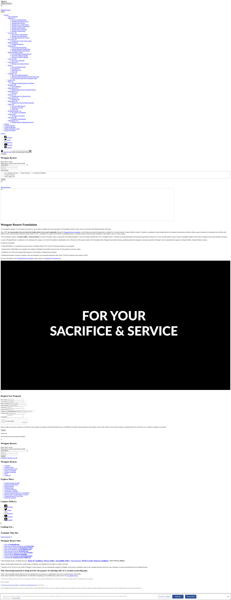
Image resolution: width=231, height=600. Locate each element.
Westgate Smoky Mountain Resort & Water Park (25, 77)
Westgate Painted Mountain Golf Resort (23, 83)
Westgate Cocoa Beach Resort (20, 64)
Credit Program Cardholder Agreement (29, 585)
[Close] (228, 597)
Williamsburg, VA (13, 120)
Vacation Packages (9, 125)
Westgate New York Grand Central (21, 41)
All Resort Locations (10, 497)
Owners (3, 133)
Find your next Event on (16, 551)
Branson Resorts (9, 486)
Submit (3, 430)
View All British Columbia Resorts (21, 54)
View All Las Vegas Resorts (20, 34)
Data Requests (76, 561)
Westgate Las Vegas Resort (19, 36)
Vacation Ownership (10, 472)
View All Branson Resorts (19, 47)
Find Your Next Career (10, 469)
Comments (4, 417)
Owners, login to (18, 556)
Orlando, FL (11, 18)
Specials (6, 124)
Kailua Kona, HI (16, 70)
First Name (4, 400)
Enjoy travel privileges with (17, 549)
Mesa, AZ (11, 81)
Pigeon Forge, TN (13, 98)
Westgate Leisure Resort (18, 31)
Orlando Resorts (9, 488)
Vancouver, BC (12, 117)
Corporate (7, 465)
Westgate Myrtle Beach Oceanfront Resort (24, 90)
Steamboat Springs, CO (14, 111)
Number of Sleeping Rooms (9, 411)
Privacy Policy (49, 561)
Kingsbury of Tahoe (17, 107)
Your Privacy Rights (117, 561)
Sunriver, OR (12, 114)
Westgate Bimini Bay (18, 44)
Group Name (4, 413)
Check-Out (4, 409)
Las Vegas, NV (12, 33)
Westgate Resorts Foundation (72, 232)
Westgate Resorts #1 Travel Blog (13, 496)
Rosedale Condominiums (19, 119)
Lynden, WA (11, 80)
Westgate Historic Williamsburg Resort (23, 122)
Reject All (177, 596)
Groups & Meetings (10, 127)
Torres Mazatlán (16, 86)
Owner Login (7, 152)
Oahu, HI (14, 72)
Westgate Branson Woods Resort (21, 49)
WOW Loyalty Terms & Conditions (95, 561)
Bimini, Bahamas (13, 42)
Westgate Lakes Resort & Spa (20, 21)
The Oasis (14, 93)
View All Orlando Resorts (19, 20)
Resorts (6, 15)
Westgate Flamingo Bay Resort (20, 37)
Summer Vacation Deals (11, 484)
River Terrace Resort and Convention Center (24, 78)
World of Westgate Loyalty (12, 129)
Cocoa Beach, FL (13, 62)
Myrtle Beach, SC (13, 88)
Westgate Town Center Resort (20, 24)
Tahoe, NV (11, 104)
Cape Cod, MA (12, 59)
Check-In (3, 407)
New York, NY (12, 39)
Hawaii (10, 65)
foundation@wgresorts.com (53, 258)
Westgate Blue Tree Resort (19, 29)
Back (2, 11)
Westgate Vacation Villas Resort (21, 26)
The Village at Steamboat (19, 112)
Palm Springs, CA (13, 91)
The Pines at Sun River (18, 116)
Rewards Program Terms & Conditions (10, 585)
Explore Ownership (10, 130)
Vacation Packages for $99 (11, 483)
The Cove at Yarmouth (18, 60)
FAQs (6, 474)
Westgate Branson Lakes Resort (21, 50)
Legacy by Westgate (10, 470)
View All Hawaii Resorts (19, 67)
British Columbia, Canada (15, 52)
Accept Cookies (191, 596)
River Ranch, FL (13, 101)
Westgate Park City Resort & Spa (21, 96)
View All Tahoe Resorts (18, 106)
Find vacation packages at (18, 548)
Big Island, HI (16, 68)
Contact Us (7, 475)
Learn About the (15, 554)
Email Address (5, 405)
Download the (17, 557)
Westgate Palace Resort (18, 23)
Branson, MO (12, 46)
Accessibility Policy (63, 561)
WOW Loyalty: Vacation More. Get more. (16, 494)
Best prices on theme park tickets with (19, 546)
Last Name (4, 401)
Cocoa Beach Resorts (10, 489)
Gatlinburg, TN (12, 73)
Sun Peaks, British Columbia (20, 55)
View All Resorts (13, 16)
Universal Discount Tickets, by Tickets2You (16, 493)
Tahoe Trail (15, 109)
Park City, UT (12, 94)
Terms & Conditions (35, 561)
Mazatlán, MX (12, 85)
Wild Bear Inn (16, 99)
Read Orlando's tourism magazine (18, 552)
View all (12, 544)
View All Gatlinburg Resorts (20, 75)
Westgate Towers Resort (18, 28)
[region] (115, 597)
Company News (9, 467)
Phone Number (5, 403)
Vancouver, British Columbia (20, 57)
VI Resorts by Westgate (11, 491)
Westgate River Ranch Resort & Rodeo (23, 103)
